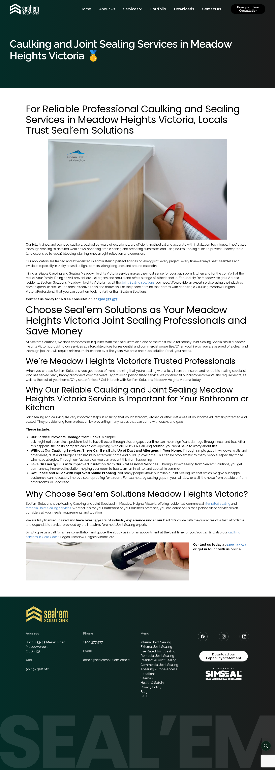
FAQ (144, 696)
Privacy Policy (151, 687)
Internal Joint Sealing (156, 642)
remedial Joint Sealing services (48, 508)
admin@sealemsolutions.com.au (107, 660)
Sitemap (147, 678)
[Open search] (266, 746)
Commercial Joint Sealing (159, 665)
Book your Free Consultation (248, 9)
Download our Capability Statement (223, 656)
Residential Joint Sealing (158, 660)
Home (86, 9)
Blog (144, 692)
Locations (148, 674)
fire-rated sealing (217, 503)
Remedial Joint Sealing (157, 656)
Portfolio (158, 9)
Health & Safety (152, 683)
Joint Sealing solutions (138, 282)
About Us (107, 9)
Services (130, 9)
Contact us (211, 9)
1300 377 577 (108, 299)
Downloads (184, 9)
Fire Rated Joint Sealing (158, 651)
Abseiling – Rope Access (159, 669)
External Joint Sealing (156, 647)
